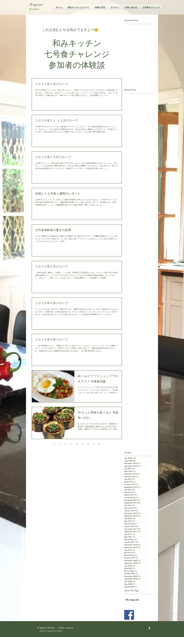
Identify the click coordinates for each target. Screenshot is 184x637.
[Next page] (93, 443)
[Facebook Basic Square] (129, 615)
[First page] (54, 443)
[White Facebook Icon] (149, 628)
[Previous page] (59, 443)
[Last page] (99, 443)
